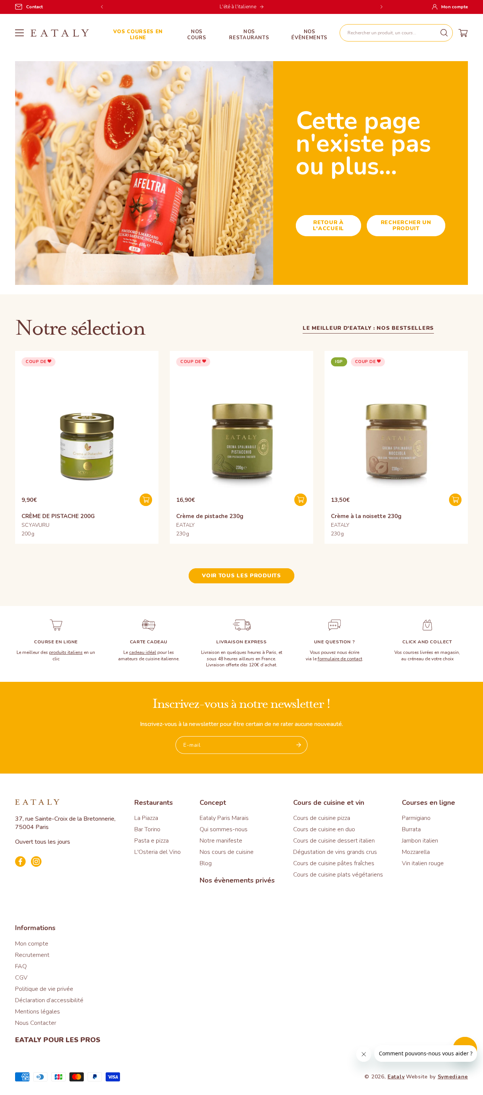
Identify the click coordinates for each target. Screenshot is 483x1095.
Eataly (396, 1076)
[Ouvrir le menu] (19, 32)
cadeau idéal (142, 652)
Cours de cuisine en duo (324, 829)
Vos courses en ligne (138, 35)
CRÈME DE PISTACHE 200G (58, 516)
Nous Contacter (35, 1023)
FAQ (21, 966)
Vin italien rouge (423, 863)
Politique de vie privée (44, 989)
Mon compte (31, 944)
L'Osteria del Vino (157, 852)
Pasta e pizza (151, 841)
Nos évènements (309, 35)
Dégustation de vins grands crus (335, 852)
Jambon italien (420, 841)
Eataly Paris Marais (224, 818)
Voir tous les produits (241, 575)
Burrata (411, 829)
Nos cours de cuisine (227, 852)
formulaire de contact (340, 659)
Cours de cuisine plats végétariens (338, 874)
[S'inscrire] (299, 745)
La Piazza (146, 818)
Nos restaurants (249, 35)
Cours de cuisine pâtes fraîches (333, 863)
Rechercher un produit (406, 225)
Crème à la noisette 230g (366, 516)
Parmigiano (416, 818)
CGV (21, 978)
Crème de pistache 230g (209, 516)
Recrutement (32, 955)
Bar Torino (147, 829)
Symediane (453, 1076)
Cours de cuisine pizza (321, 818)
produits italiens (66, 652)
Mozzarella (416, 852)
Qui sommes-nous (224, 829)
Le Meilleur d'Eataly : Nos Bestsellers (368, 328)
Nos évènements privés (237, 880)
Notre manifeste (221, 841)
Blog (206, 863)
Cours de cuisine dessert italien (334, 841)
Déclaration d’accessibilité (49, 1000)
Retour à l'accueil (328, 225)
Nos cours (196, 35)
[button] (396, 33)
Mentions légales (37, 1011)
